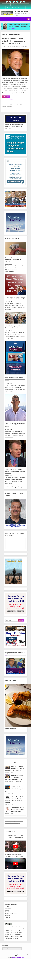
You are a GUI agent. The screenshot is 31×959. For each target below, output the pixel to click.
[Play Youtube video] (15, 846)
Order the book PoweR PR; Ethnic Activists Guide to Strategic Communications (14, 823)
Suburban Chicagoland (21, 11)
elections (6, 104)
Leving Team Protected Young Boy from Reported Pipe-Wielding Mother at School (19, 25)
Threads (7, 917)
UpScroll (7, 915)
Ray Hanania (15, 46)
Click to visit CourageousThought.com (15, 487)
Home (4, 4)
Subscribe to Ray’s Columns (18, 7)
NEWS (15, 762)
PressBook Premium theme (18, 957)
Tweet (11, 99)
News (8, 4)
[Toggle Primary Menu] (28, 19)
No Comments (23, 46)
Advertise (8, 7)
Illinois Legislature (12, 104)
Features (26, 4)
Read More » (6, 97)
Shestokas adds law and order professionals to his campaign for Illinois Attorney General (14, 40)
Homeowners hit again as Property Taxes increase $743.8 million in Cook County (14, 809)
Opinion (13, 4)
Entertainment (20, 4)
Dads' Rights (11, 28)
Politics (21, 104)
